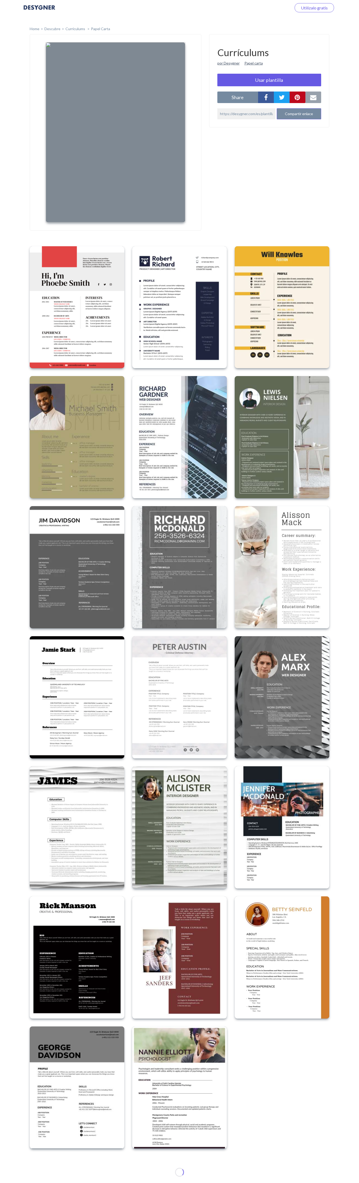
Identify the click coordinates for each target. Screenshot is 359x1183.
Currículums (75, 28)
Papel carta (253, 63)
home (34, 28)
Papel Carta (100, 28)
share (238, 97)
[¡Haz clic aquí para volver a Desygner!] (39, 11)
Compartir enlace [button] (299, 113)
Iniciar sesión (273, 8)
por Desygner (228, 63)
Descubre (52, 28)
